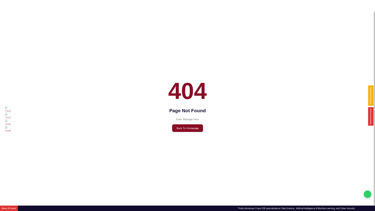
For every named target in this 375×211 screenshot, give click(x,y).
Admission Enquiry (371, 95)
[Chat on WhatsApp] (367, 194)
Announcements (371, 116)
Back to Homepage (188, 128)
